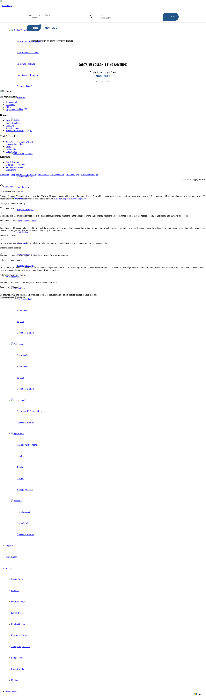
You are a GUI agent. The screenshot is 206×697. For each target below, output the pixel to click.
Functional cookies (8, 220)
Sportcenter (18, 433)
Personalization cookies (10, 248)
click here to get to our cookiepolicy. (70, 199)
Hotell (16, 120)
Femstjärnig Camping (23, 153)
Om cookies (43, 174)
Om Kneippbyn (72, 174)
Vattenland (18, 344)
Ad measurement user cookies (13, 275)
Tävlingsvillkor (57, 174)
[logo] (6, 5)
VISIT (108, 82)
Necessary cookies (8, 208)
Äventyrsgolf (19, 400)
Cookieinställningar (89, 174)
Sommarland (19, 288)
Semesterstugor (20, 198)
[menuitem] (24, 142)
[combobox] (197, 694)
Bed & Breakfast (21, 30)
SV (200, 694)
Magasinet (18, 501)
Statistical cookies (8, 235)
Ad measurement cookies (11, 260)
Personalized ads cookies (11, 287)
